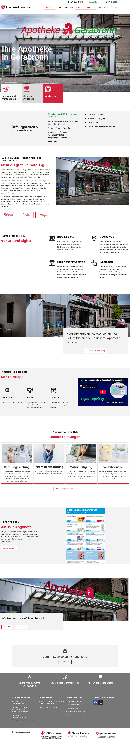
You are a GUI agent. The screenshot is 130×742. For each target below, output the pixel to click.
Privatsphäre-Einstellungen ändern (23, 720)
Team (59, 7)
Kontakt (114, 7)
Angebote (90, 7)
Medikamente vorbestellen (9, 97)
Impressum (15, 715)
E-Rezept (79, 7)
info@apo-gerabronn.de (20, 712)
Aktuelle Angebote (28, 97)
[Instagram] (100, 702)
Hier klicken (65, 662)
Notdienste (50, 96)
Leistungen (69, 7)
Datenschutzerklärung (19, 717)
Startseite (49, 7)
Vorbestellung (103, 7)
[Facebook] (95, 702)
